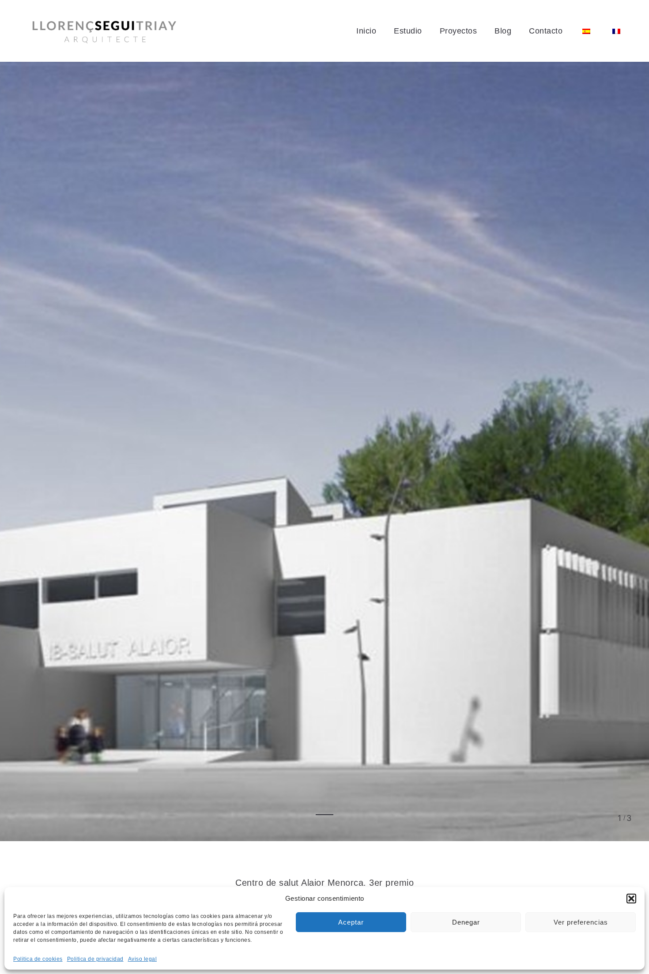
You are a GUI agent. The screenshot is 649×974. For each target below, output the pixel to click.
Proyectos (458, 31)
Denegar (466, 922)
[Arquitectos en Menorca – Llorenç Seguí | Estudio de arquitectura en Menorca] (104, 31)
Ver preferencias (581, 922)
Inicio (366, 31)
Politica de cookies (38, 959)
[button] (631, 898)
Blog (502, 31)
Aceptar (351, 922)
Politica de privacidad (95, 959)
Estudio (408, 31)
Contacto (545, 31)
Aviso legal (142, 959)
